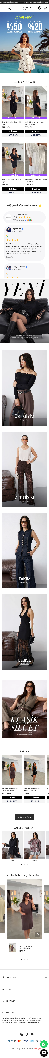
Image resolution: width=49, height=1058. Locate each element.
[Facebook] (16, 1034)
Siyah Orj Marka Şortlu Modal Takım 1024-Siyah (34, 123)
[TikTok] (27, 1034)
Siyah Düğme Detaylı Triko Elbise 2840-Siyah (32, 789)
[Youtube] (32, 1034)
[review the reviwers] (7, 236)
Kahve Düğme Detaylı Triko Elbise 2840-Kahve (10, 789)
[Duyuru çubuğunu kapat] (46, 2)
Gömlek (34, 860)
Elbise (12, 860)
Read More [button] (10, 257)
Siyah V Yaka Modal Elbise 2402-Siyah (13, 180)
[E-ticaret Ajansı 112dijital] (38, 1048)
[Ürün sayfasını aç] (24, 388)
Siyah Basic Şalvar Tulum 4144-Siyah (12, 123)
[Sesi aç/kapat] (37, 934)
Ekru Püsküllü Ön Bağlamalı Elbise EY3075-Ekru (36, 180)
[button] (4, 8)
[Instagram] (21, 1034)
